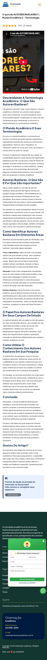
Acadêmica (13, 6)
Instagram (6, 579)
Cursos (5, 557)
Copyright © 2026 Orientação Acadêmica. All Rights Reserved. (20, 646)
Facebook (6, 575)
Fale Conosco (11, 625)
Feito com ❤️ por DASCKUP (13, 652)
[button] (40, 5)
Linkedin (5, 588)
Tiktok (4, 592)
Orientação (15, 4)
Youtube (5, 583)
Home (4, 553)
